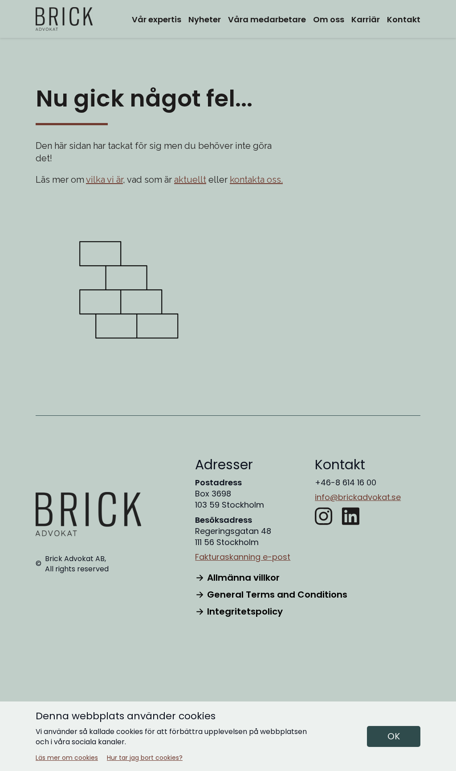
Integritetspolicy (245, 611)
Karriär (365, 19)
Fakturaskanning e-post (242, 556)
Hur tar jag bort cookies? (145, 758)
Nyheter (204, 19)
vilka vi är (104, 179)
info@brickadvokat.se (358, 497)
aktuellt (190, 179)
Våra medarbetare (267, 19)
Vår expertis (156, 19)
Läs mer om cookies (67, 758)
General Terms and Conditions (277, 594)
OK (393, 736)
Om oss (328, 19)
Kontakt (403, 19)
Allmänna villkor (243, 577)
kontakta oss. (256, 179)
